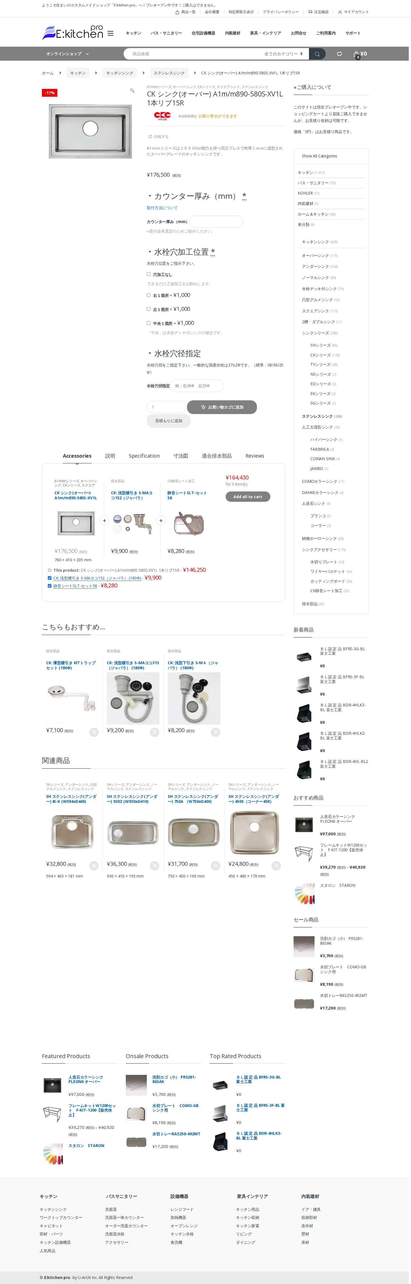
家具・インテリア (265, 33)
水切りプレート (327, 561)
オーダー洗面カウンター (126, 1225)
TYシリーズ (323, 364)
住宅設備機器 (203, 33)
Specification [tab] (144, 456)
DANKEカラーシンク (323, 492)
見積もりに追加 (168, 420)
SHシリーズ (54, 784)
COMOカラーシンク (323, 481)
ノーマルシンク (319, 277)
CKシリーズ (206, 86)
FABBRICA (322, 449)
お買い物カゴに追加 (226, 407)
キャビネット (51, 1225)
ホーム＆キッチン (317, 214)
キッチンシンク (119, 72)
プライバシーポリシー (281, 11)
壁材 (305, 1233)
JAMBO (319, 468)
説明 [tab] (110, 456)
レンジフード (182, 1209)
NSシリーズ (323, 374)
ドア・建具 (311, 1209)
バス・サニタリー (166, 33)
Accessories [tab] (77, 456)
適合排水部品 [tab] (217, 456)
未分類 (306, 224)
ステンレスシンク (169, 72)
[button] (132, 91)
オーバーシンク (184, 86)
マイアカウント (356, 11)
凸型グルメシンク (321, 299)
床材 (305, 1242)
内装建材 (232, 33)
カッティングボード (331, 581)
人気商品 (47, 1250)
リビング (243, 1233)
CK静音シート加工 (181, 481)
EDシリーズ (323, 383)
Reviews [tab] (254, 456)
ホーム (48, 72)
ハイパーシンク (326, 439)
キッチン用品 (247, 1209)
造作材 (307, 1225)
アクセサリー (116, 1242)
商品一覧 (188, 11)
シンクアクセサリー (324, 549)
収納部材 (309, 1217)
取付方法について (162, 207)
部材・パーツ (51, 1233)
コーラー (320, 525)
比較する (161, 136)
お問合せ (298, 33)
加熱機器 (178, 1217)
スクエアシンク (228, 86)
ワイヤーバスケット (331, 571)
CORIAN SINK (325, 458)
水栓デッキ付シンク (323, 288)
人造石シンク (316, 503)
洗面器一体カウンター (124, 1217)
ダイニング (245, 1242)
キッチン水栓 (182, 1233)
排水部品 (117, 481)
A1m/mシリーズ (159, 86)
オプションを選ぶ (94, 732)
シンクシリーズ (320, 332)
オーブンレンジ (184, 1225)
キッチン (133, 33)
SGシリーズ (323, 403)
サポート (353, 33)
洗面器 (111, 1209)
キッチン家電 (247, 1225)
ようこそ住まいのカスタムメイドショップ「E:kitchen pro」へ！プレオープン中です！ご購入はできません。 (130, 5)
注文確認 (321, 11)
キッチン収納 (247, 1217)
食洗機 (176, 1242)
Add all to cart (247, 496)
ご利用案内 (326, 33)
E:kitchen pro (57, 1277)
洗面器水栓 (114, 1233)
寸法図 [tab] (180, 456)
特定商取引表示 (241, 11)
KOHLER (309, 193)
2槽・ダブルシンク (322, 321)
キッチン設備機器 (55, 1242)
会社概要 (212, 11)
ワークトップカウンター (61, 1217)
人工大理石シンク (321, 427)
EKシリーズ (323, 393)
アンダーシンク (76, 784)
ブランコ (320, 515)
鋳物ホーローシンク (323, 538)
